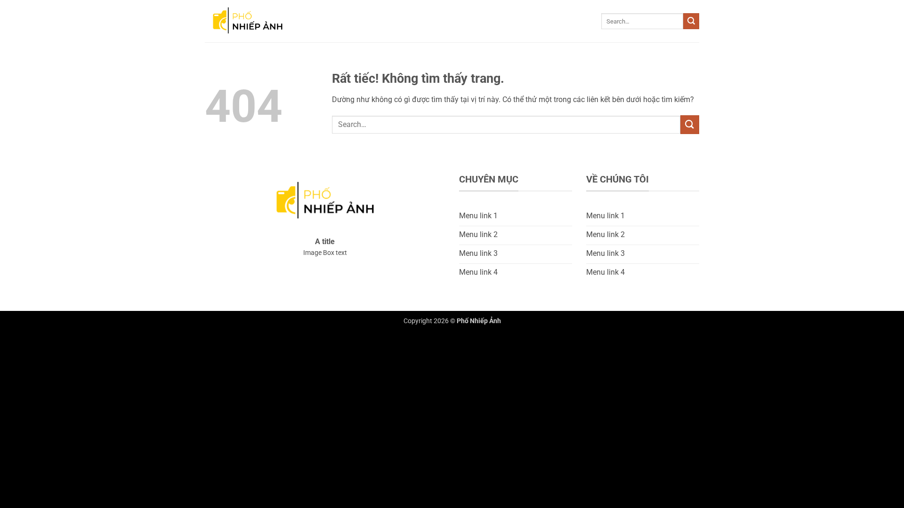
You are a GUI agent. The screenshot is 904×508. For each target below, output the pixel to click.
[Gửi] (691, 21)
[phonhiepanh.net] (252, 21)
